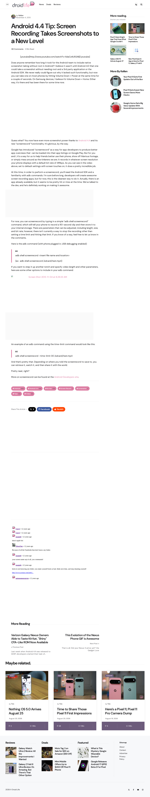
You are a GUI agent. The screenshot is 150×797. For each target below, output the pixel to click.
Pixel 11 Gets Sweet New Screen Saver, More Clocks (133, 92)
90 (17, 49)
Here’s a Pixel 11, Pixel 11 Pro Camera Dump (121, 711)
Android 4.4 (84, 140)
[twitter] (129, 790)
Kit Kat (51, 389)
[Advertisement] (55, 601)
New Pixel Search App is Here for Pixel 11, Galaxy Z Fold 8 (135, 61)
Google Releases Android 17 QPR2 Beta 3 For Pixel (99, 764)
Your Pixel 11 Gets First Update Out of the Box (133, 78)
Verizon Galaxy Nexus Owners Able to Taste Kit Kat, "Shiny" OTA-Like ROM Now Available (30, 638)
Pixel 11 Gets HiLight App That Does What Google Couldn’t (118, 39)
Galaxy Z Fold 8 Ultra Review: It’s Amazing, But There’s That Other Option (26, 770)
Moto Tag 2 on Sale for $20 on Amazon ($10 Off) (63, 751)
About (121, 747)
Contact (122, 750)
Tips (17, 394)
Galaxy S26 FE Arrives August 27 (116, 60)
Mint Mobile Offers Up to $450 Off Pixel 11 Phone (62, 765)
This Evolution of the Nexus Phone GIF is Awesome (82, 637)
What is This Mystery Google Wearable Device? (98, 752)
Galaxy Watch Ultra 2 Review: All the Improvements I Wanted (27, 754)
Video (29, 394)
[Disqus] (55, 485)
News (12, 676)
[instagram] (143, 790)
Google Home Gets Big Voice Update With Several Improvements (133, 105)
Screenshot (83, 389)
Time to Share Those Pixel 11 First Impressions (136, 39)
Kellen (21, 15)
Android (19, 389)
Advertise (123, 753)
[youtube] (138, 790)
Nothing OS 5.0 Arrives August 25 (25, 711)
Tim (12, 704)
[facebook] (133, 790)
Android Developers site (66, 377)
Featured (109, 676)
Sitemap (123, 742)
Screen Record (66, 389)
